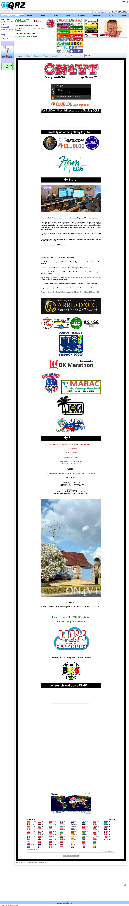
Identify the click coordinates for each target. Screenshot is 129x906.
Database (30, 15)
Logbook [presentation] (37, 56)
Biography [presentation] (20, 56)
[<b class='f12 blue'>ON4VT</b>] (105, 37)
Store (68, 15)
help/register (101, 12)
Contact (111, 15)
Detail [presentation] (29, 56)
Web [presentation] (46, 56)
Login (124, 15)
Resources (97, 15)
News (43, 15)
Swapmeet (81, 15)
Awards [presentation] (55, 56)
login (94, 12)
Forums (55, 15)
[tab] (20, 56)
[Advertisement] (70, 885)
